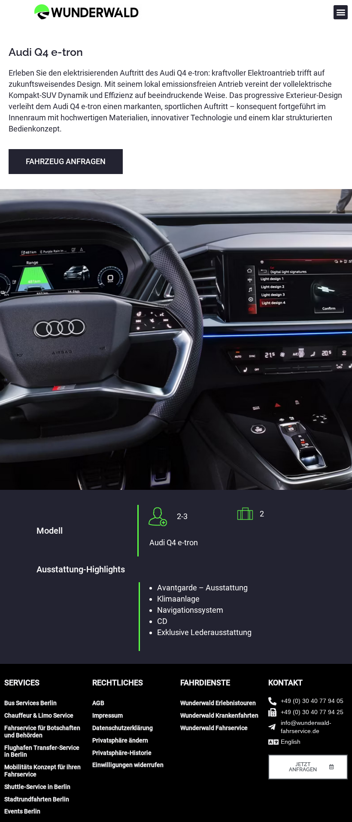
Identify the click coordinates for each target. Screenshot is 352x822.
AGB (98, 703)
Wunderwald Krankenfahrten (219, 715)
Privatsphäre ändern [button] (120, 740)
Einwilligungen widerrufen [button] (128, 764)
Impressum (107, 715)
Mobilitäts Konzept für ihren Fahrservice (42, 771)
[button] (341, 12)
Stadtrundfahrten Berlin (36, 799)
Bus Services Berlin (30, 703)
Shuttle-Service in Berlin (37, 786)
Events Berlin (22, 811)
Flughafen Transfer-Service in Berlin (41, 751)
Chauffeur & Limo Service (38, 715)
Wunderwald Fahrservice (214, 727)
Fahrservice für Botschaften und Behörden (42, 731)
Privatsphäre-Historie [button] (122, 752)
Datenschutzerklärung (122, 727)
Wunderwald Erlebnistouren (218, 703)
